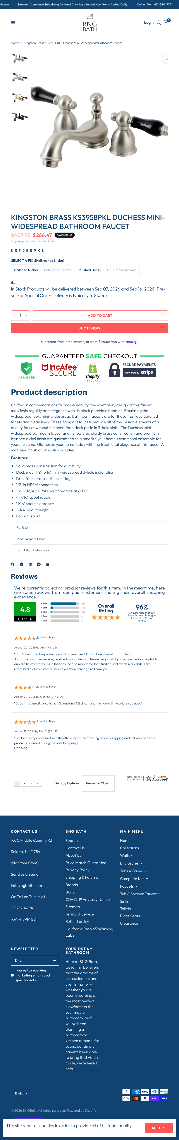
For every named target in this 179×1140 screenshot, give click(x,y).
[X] (22, 564)
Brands (71, 884)
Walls (125, 855)
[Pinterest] (31, 564)
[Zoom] (167, 59)
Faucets (127, 886)
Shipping (17, 241)
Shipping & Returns (81, 877)
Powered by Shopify (81, 1110)
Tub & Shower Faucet (138, 893)
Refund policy (77, 921)
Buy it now (89, 328)
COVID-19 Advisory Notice (87, 899)
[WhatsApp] (39, 564)
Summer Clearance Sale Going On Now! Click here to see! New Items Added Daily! (57, 4)
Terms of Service (79, 914)
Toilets (125, 908)
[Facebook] (13, 564)
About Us (73, 855)
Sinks (124, 901)
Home (15, 43)
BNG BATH (75, 831)
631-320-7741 (22, 907)
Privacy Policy (77, 869)
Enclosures (129, 863)
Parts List (23, 527)
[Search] (158, 22)
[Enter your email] (54, 960)
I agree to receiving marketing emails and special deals (32, 975)
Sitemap (72, 906)
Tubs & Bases (131, 870)
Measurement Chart (31, 539)
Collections (129, 847)
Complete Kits (132, 878)
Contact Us (75, 847)
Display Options (67, 783)
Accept (158, 1128)
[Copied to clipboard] (48, 564)
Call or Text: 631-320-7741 (139, 4)
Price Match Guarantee (85, 862)
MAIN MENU (132, 831)
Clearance (129, 923)
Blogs (70, 892)
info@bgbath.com (26, 885)
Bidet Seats (130, 915)
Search (71, 840)
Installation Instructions (33, 550)
